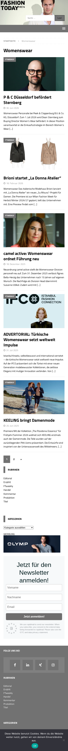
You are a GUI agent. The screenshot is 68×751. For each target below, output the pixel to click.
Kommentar (9, 494)
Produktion (9, 497)
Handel (7, 490)
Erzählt (7, 482)
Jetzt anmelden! (34, 616)
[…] (11, 129)
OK (35, 745)
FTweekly (8, 486)
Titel (5, 501)
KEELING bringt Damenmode (29, 420)
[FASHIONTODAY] (34, 23)
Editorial (7, 478)
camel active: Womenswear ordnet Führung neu (28, 256)
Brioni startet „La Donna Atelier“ (32, 178)
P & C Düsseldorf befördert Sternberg (27, 100)
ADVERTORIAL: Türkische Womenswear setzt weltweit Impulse (29, 339)
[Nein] (63, 740)
